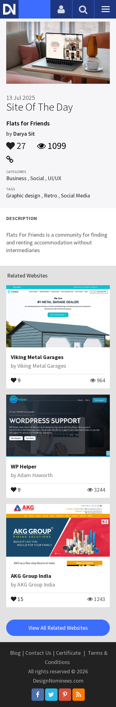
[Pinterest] (65, 694)
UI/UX (54, 178)
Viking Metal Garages (37, 357)
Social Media (75, 195)
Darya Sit (24, 133)
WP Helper (24, 466)
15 (19, 598)
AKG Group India (31, 575)
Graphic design (23, 195)
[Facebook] (38, 694)
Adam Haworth (35, 475)
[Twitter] (51, 694)
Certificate (68, 652)
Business (16, 178)
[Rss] (78, 694)
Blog (15, 652)
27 (20, 143)
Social (37, 178)
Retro (50, 195)
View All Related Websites (58, 627)
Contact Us (38, 652)
